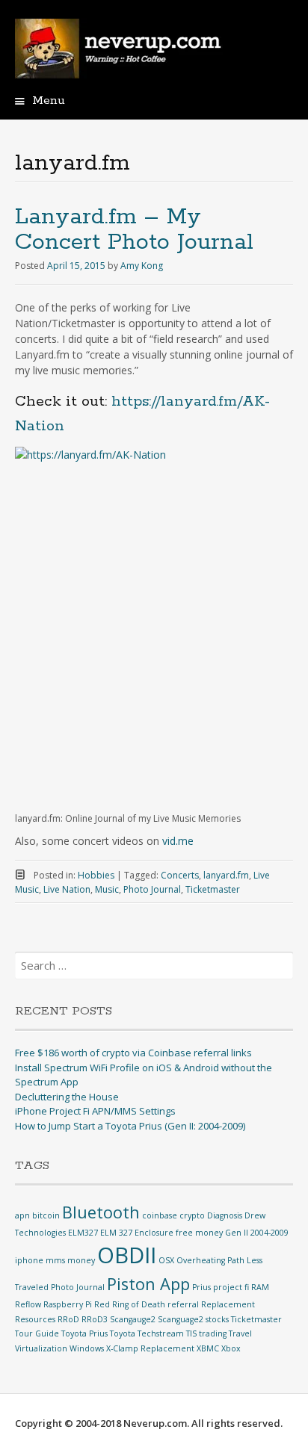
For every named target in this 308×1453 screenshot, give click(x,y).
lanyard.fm (226, 875)
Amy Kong (141, 265)
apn (22, 1215)
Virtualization (41, 1348)
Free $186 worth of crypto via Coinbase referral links (133, 1052)
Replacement (228, 1304)
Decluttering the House (67, 1096)
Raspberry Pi (67, 1304)
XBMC (208, 1348)
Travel (240, 1333)
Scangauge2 (132, 1319)
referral (183, 1304)
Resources (35, 1319)
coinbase (159, 1215)
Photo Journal (152, 889)
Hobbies (96, 875)
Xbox (231, 1348)
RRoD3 (94, 1319)
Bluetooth (101, 1212)
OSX (166, 1260)
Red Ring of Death (129, 1304)
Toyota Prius (84, 1333)
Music (107, 889)
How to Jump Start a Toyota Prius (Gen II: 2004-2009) (130, 1126)
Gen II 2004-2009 (257, 1232)
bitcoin (46, 1215)
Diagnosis (224, 1215)
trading (213, 1333)
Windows (87, 1348)
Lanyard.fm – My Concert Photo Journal (134, 229)
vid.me (178, 841)
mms (55, 1260)
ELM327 (83, 1232)
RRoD (68, 1319)
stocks (217, 1319)
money (81, 1260)
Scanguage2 (180, 1319)
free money (199, 1232)
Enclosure (154, 1232)
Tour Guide (37, 1333)
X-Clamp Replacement (150, 1348)
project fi (231, 1287)
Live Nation (66, 889)
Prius (201, 1287)
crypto (192, 1215)
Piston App (148, 1284)
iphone (29, 1260)
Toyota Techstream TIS (153, 1333)
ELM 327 (116, 1232)
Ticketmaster (212, 889)
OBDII (126, 1255)
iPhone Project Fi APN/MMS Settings (95, 1111)
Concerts (180, 875)
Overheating (200, 1260)
